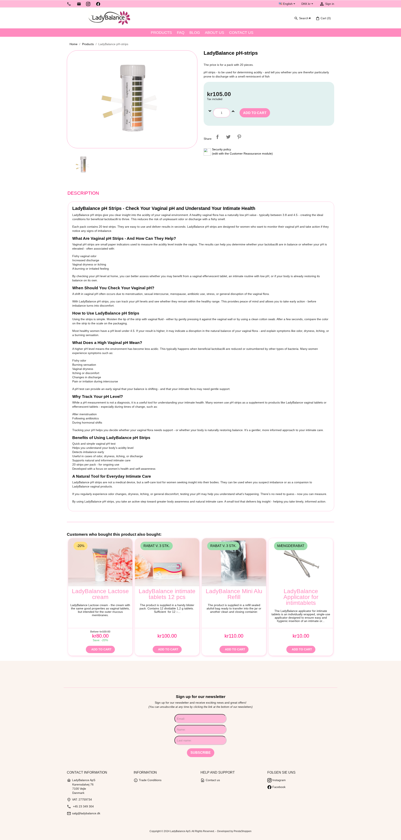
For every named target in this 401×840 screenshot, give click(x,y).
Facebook (279, 787)
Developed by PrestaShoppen (234, 831)
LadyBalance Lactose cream (100, 594)
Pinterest (239, 137)
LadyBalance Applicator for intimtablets (300, 597)
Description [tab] (83, 193)
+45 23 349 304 (80, 806)
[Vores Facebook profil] (98, 3)
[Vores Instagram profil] (88, 3)
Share (217, 137)
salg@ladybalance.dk (83, 813)
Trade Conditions (147, 780)
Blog (194, 32)
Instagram (279, 780)
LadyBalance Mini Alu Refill (234, 594)
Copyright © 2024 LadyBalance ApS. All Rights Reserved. (182, 831)
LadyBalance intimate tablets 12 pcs (167, 594)
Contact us (241, 32)
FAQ (180, 32)
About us (214, 32)
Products (161, 32)
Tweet (228, 137)
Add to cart (254, 113)
